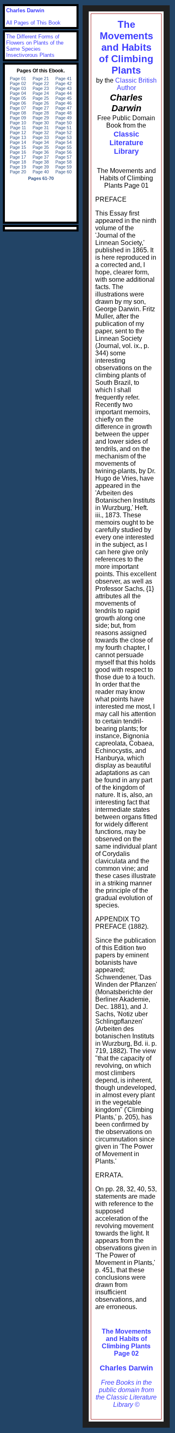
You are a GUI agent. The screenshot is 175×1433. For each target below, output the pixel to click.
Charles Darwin (126, 1368)
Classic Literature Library (126, 142)
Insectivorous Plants (30, 55)
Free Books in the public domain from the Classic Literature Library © (126, 1393)
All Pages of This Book (33, 23)
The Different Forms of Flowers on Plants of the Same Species (34, 43)
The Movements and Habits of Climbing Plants (126, 47)
